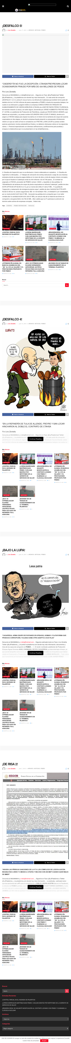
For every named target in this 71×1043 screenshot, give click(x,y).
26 (60, 269)
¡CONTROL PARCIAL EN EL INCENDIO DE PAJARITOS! (11, 233)
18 (48, 480)
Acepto (44, 1041)
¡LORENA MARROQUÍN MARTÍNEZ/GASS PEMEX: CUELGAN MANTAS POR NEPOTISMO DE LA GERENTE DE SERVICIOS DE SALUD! (35, 236)
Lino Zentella (11, 30)
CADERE (9, 205)
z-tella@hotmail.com (27, 642)
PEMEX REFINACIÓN (20, 205)
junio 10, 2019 (22, 554)
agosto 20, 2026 (30, 242)
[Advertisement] (35, 18)
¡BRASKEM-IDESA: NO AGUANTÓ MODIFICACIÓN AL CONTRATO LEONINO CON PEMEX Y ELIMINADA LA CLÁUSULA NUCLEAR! (58, 236)
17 (31, 480)
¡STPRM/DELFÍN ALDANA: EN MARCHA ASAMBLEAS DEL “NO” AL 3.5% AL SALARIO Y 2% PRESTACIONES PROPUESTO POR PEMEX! (12, 267)
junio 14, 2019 (22, 323)
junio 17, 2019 (22, 30)
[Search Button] (68, 6)
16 (60, 242)
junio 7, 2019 (22, 768)
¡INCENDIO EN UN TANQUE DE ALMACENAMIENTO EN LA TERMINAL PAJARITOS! (58, 265)
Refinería (31, 205)
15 (37, 242)
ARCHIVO (31, 30)
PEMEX (43, 30)
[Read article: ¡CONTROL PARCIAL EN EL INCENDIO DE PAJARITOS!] (12, 222)
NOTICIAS (37, 30)
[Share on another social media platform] (67, 76)
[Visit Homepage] (20, 10)
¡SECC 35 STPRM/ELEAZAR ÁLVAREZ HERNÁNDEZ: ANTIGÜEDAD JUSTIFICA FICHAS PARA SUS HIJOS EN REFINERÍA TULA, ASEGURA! (34, 267)
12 (14, 273)
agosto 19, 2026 (53, 269)
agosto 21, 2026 (7, 236)
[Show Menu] (3, 6)
